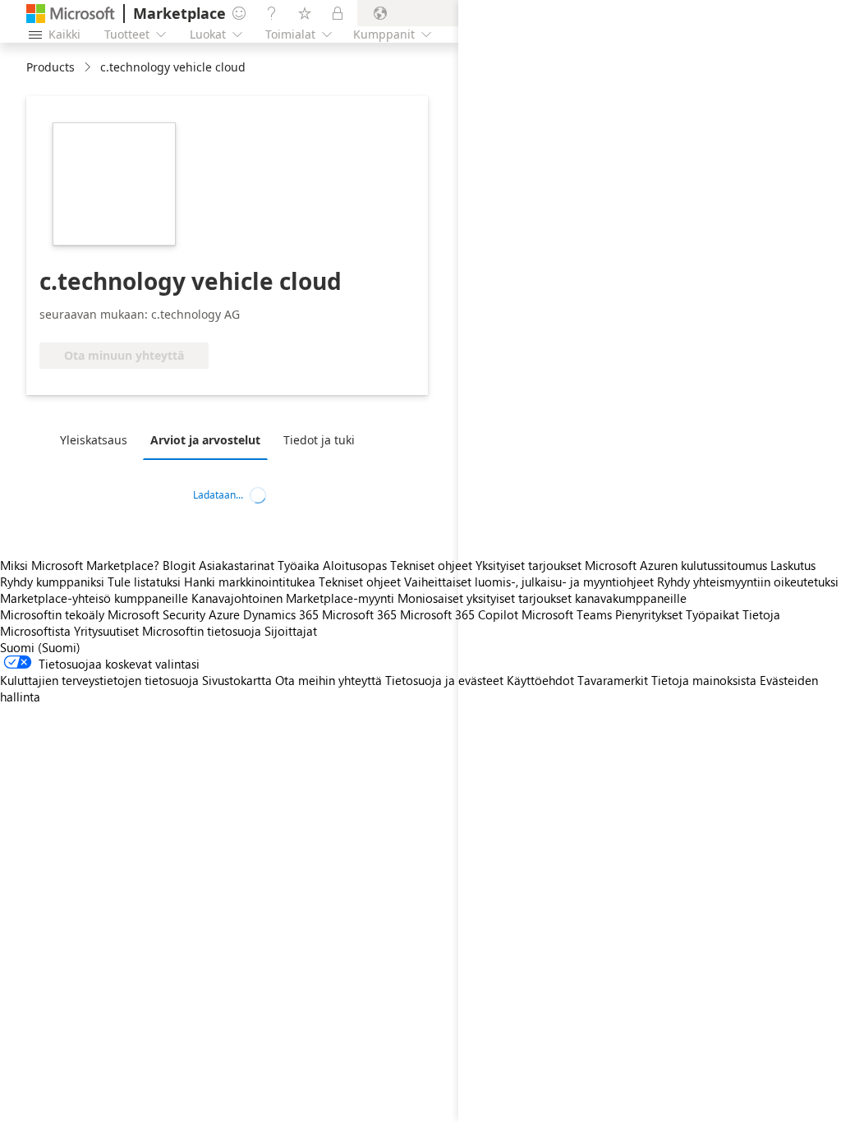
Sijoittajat (290, 631)
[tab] (98, 439)
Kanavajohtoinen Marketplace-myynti (292, 598)
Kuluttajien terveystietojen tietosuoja (99, 680)
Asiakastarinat (236, 565)
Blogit (179, 565)
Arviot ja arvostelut (205, 440)
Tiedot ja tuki (319, 440)
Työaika (298, 565)
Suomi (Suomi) (40, 647)
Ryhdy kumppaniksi (52, 581)
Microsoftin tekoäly (52, 614)
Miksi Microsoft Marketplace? (79, 565)
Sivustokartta (237, 680)
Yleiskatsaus (93, 440)
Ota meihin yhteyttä (328, 680)
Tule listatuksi (144, 581)
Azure (224, 614)
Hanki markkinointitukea (249, 581)
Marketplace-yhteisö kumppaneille (94, 598)
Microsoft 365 (359, 614)
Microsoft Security (156, 614)
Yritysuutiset (106, 631)
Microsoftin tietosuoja (201, 631)
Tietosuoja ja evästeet (444, 680)
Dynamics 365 (281, 614)
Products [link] (50, 67)
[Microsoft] (70, 13)
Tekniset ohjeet (431, 565)
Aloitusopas (355, 565)
